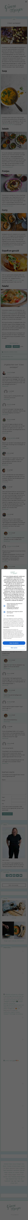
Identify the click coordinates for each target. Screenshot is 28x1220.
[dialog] (14, 610)
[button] (14, 616)
